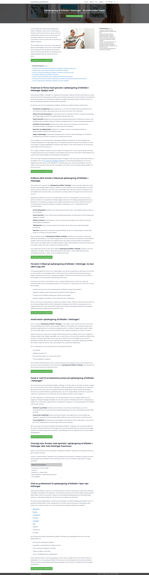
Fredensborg (36, 515)
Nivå (34, 524)
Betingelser (116, 573)
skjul (46, 66)
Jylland (91, 2)
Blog (108, 573)
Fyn (96, 2)
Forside (86, 2)
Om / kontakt (109, 2)
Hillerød (35, 512)
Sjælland (101, 2)
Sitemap (111, 573)
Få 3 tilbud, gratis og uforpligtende (74, 16)
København (36, 509)
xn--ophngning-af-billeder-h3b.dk (53, 161)
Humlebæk (36, 521)
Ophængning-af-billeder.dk (39, 2)
